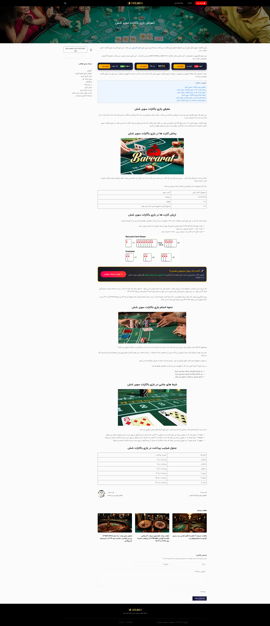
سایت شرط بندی (86, 90)
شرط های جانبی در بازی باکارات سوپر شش (191, 98)
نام (203, 564)
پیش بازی (88, 87)
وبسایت (202, 591)
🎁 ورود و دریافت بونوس (113, 274)
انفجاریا (190, 3)
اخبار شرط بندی (86, 76)
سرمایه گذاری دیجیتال (84, 96)
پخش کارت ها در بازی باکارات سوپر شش (191, 90)
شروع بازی (200, 3)
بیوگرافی (89, 82)
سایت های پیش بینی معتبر (82, 93)
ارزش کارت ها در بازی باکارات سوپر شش (191, 92)
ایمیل (165, 564)
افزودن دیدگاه (199, 572)
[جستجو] (65, 3)
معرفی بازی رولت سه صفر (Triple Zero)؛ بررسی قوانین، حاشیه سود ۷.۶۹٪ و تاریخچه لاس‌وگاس (116, 538)
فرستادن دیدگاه (200, 598)
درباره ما (121, 622)
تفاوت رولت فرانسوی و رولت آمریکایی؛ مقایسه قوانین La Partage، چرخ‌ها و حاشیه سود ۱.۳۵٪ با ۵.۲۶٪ (153, 538)
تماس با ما (129, 622)
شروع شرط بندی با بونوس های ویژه (75, 49)
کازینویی (134, 48)
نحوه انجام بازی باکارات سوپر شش (194, 95)
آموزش (89, 71)
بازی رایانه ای (87, 79)
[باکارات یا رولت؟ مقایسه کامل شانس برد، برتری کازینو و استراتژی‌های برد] (189, 523)
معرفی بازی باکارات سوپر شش (195, 87)
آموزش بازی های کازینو (84, 73)
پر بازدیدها (88, 84)
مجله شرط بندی (179, 3)
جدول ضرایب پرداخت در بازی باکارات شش (191, 100)
